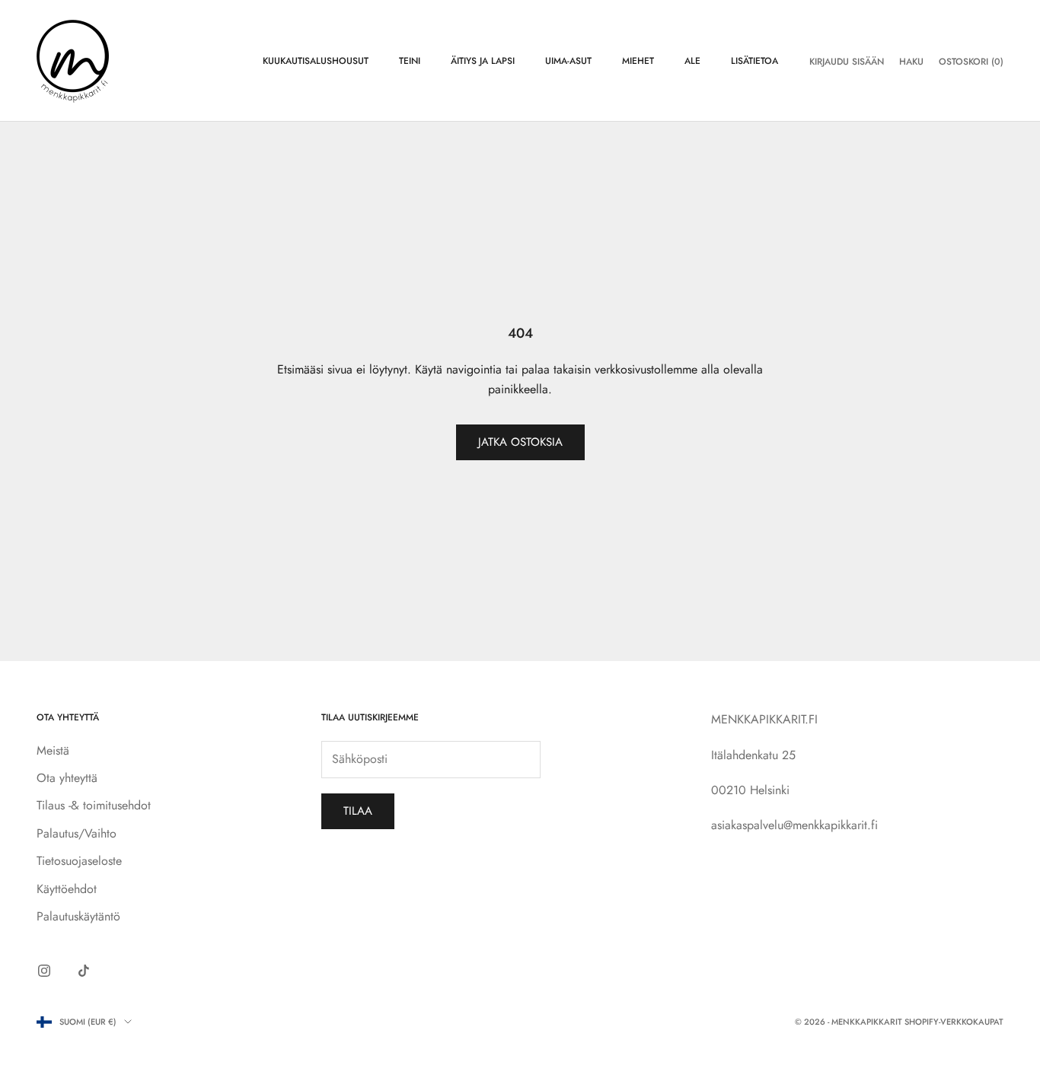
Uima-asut (568, 61)
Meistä (53, 750)
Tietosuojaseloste (79, 860)
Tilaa (357, 811)
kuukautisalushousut (315, 61)
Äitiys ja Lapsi (483, 61)
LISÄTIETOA (754, 61)
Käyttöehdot (67, 889)
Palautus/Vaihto (76, 833)
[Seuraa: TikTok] (83, 970)
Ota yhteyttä (67, 778)
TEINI (409, 61)
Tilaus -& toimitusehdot (94, 805)
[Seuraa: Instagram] (44, 970)
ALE (692, 61)
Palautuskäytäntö (78, 916)
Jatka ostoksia (520, 442)
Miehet (638, 61)
